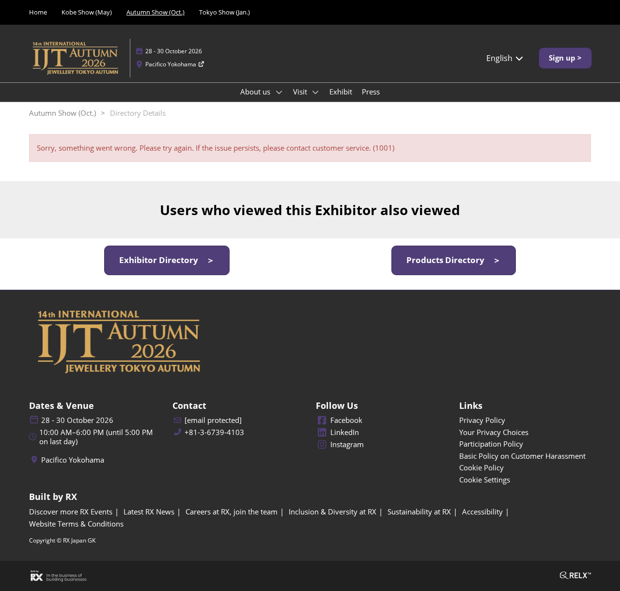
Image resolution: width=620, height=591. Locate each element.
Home (38, 12)
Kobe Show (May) (87, 12)
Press (371, 91)
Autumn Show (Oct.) (155, 12)
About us (256, 91)
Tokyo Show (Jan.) (224, 12)
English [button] (500, 58)
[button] (565, 58)
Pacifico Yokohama (171, 64)
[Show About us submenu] (279, 92)
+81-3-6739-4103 (214, 432)
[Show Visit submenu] (315, 92)
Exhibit (340, 91)
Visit (301, 91)
